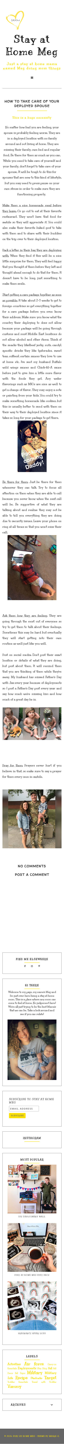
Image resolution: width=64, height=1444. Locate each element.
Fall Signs (20, 1373)
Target (50, 1377)
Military (34, 1372)
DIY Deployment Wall (32, 1217)
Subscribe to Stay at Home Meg (31, 1101)
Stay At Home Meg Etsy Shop (32, 1275)
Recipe (22, 1377)
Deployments (27, 1368)
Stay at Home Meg (24, 1436)
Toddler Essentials (18, 1382)
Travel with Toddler (44, 1382)
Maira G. (54, 1436)
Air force (34, 1363)
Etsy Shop (42, 1368)
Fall (50, 1368)
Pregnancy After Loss (32, 1333)
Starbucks (36, 1378)
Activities (14, 1364)
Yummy (14, 1386)
